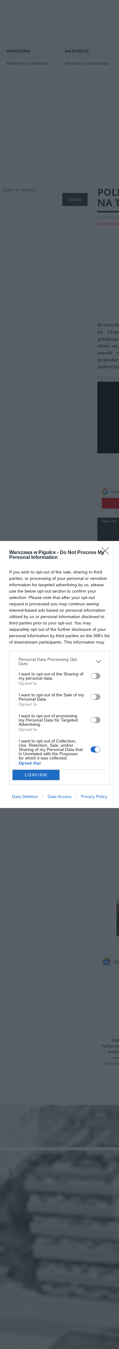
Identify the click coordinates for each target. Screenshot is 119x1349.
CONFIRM (36, 775)
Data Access (59, 796)
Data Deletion (25, 796)
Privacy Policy (94, 796)
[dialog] (59, 674)
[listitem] (59, 661)
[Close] (107, 553)
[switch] (95, 676)
